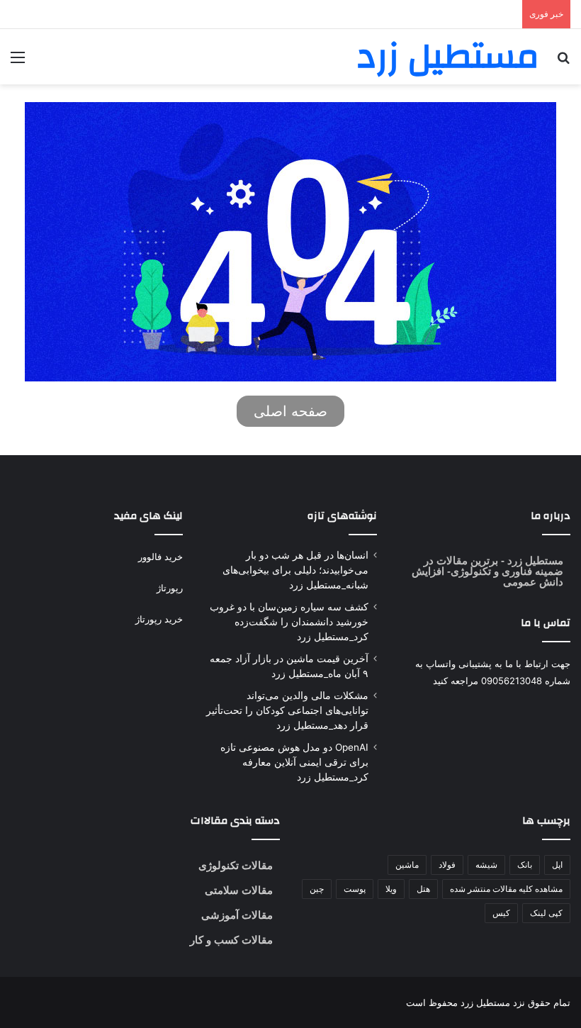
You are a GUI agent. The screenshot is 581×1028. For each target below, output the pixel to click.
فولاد (447, 864)
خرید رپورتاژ (159, 619)
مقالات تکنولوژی (235, 865)
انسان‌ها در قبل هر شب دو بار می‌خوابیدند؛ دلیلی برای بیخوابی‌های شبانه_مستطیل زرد (295, 570)
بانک (524, 864)
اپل (557, 864)
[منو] (18, 62)
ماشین (407, 864)
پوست (355, 888)
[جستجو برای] (563, 62)
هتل (423, 888)
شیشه (486, 864)
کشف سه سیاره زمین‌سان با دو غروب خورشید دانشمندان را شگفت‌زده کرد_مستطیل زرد (289, 621)
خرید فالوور (160, 556)
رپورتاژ (170, 587)
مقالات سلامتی (239, 890)
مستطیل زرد (533, 560)
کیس (501, 912)
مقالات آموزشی (237, 915)
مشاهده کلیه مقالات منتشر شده (506, 888)
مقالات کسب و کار (231, 940)
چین (317, 888)
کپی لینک (546, 912)
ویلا (391, 888)
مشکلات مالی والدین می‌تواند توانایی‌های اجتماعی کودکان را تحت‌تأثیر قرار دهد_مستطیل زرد (287, 710)
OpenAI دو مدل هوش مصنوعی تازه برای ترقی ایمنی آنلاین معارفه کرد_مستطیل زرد (294, 762)
